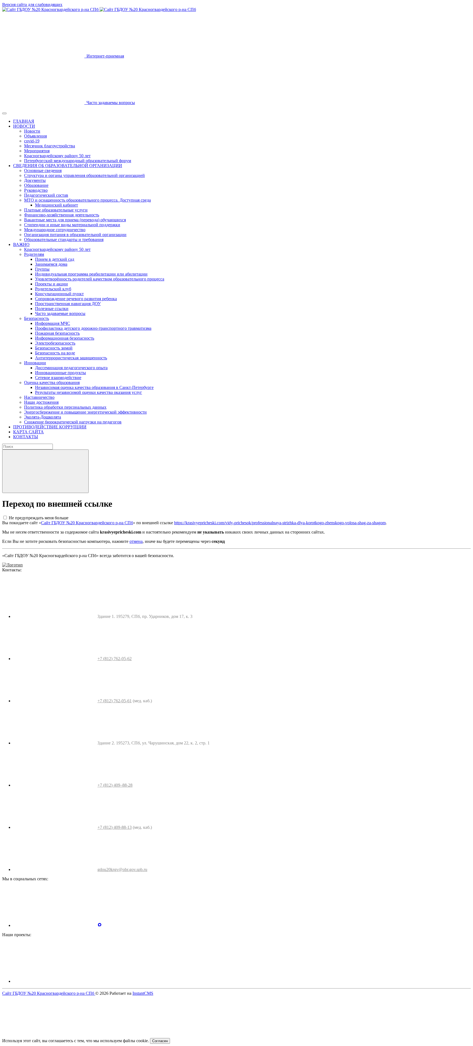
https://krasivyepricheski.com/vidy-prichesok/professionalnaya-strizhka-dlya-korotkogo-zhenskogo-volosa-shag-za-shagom (280, 522)
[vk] (54, 925)
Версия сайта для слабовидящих (32, 4)
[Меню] (4, 113)
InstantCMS (142, 993)
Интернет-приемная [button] (104, 56)
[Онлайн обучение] (54, 981)
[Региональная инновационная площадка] (138, 981)
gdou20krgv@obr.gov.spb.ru (122, 869)
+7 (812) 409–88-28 (114, 785)
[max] (99, 925)
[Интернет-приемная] (223, 981)
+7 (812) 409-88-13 (114, 827)
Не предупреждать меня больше (38, 517)
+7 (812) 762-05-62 (114, 658)
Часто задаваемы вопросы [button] (109, 102)
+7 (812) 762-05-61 (114, 700)
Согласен (160, 1041)
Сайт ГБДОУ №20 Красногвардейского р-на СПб (87, 522)
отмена (136, 541)
